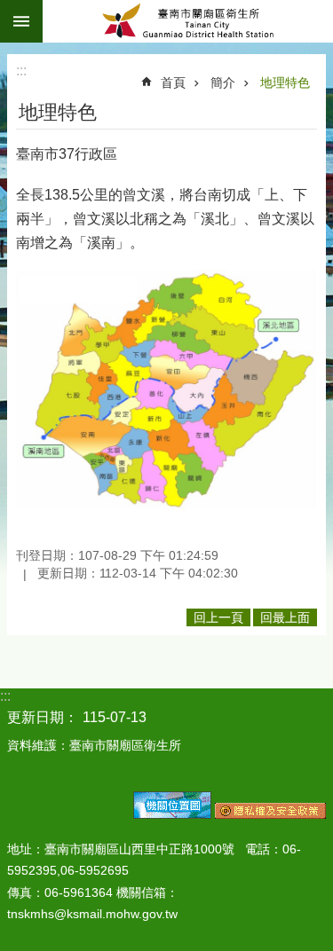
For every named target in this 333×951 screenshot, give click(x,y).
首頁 (173, 82)
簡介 (222, 82)
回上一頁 (218, 617)
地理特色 (285, 82)
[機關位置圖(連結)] (172, 814)
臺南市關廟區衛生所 (188, 21)
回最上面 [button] (285, 617)
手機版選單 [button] (21, 21)
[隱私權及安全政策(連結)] (270, 814)
